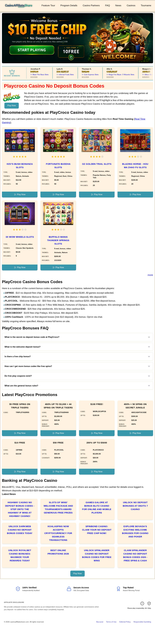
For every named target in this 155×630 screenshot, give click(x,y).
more (150, 275)
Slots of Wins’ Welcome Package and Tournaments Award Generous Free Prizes (58, 507)
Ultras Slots (145, 75)
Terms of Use (111, 622)
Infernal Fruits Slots (62, 75)
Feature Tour (48, 5)
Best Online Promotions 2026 (58, 552)
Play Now (11, 105)
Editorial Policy (125, 622)
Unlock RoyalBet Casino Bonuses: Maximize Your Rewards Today (19, 555)
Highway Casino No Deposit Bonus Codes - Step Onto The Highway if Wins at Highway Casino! (19, 509)
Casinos (131, 5)
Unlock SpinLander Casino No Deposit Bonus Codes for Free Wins (96, 555)
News (118, 5)
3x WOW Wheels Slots (20, 237)
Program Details (68, 5)
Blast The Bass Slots (37, 75)
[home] (20, 9)
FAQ (107, 5)
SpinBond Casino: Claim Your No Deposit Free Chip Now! (96, 529)
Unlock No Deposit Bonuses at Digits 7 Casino (135, 506)
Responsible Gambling (142, 622)
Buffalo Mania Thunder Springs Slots (58, 240)
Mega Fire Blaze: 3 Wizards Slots (118, 75)
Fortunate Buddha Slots (58, 166)
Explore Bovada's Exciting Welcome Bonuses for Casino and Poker (135, 531)
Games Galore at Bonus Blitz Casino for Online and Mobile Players (96, 507)
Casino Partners (91, 5)
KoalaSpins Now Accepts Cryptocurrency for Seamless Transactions (58, 533)
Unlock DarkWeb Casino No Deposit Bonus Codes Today (19, 529)
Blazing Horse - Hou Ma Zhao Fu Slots (135, 166)
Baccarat (99, 622)
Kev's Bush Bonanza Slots (20, 166)
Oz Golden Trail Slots (96, 164)
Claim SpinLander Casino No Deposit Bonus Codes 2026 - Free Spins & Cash (135, 555)
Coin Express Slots (87, 75)
